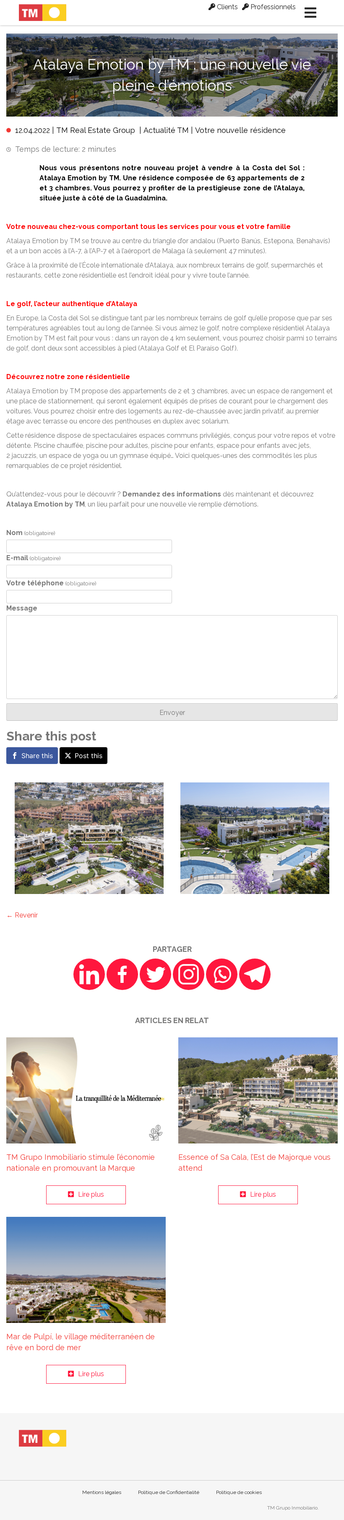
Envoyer (172, 713)
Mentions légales (101, 1492)
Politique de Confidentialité (168, 1492)
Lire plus (91, 1194)
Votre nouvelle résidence (240, 130)
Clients (226, 7)
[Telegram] (255, 974)
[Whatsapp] (221, 974)
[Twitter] (155, 974)
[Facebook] (122, 974)
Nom (30, 533)
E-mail (33, 558)
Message (21, 608)
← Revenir (22, 915)
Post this (88, 755)
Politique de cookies (239, 1492)
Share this (37, 755)
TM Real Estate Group (95, 130)
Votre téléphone (51, 583)
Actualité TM (166, 130)
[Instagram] (188, 974)
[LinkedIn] (89, 974)
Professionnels (272, 7)
